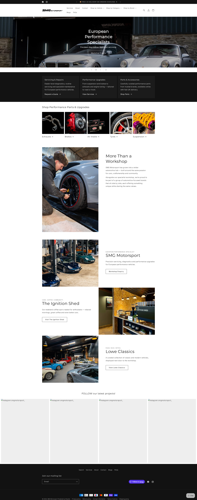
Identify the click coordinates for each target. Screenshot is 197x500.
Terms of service (112, 499)
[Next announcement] (120, 2)
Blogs (110, 470)
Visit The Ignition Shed (54, 319)
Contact (103, 470)
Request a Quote (51, 94)
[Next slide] (100, 70)
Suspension (138, 137)
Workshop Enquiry (116, 271)
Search (81, 470)
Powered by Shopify (64, 499)
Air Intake (92, 137)
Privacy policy (76, 499)
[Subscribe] (76, 481)
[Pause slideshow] (105, 70)
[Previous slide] (91, 70)
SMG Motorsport (53, 499)
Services (89, 470)
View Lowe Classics (117, 368)
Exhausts (46, 137)
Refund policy (87, 499)
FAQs (116, 470)
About (96, 470)
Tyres (112, 137)
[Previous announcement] (76, 2)
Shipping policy (124, 499)
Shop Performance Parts (127, 45)
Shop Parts (124, 94)
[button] (97, 8)
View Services (88, 94)
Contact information (99, 499)
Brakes (68, 137)
